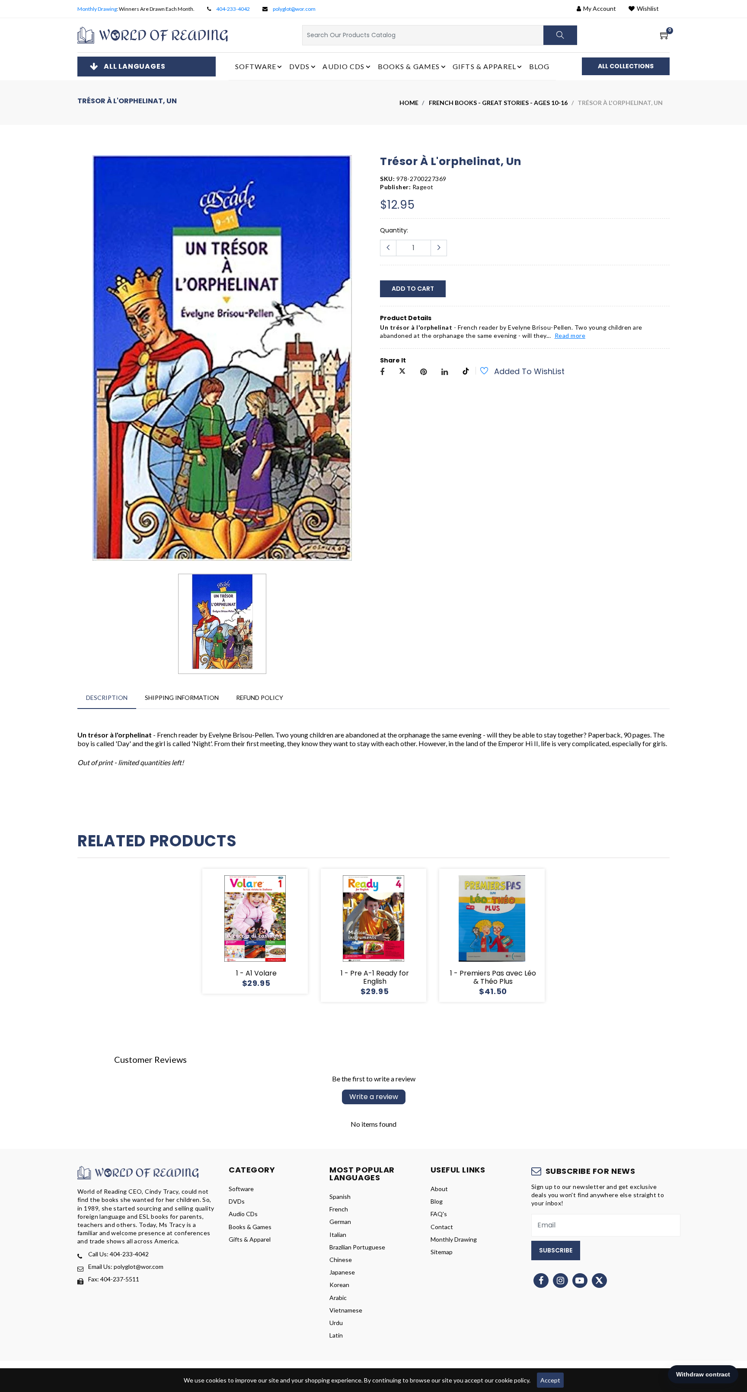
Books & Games (250, 1226)
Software (241, 1188)
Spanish (340, 1196)
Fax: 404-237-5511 (113, 1279)
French (338, 1209)
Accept (550, 1380)
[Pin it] (423, 372)
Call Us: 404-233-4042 (118, 1254)
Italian (337, 1234)
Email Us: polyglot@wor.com (125, 1266)
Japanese (342, 1272)
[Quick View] (265, 931)
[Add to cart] (224, 931)
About (439, 1188)
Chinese (340, 1259)
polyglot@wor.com (294, 9)
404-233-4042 (233, 9)
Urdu (336, 1322)
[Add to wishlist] (479, 372)
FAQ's (439, 1213)
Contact (442, 1226)
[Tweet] (402, 372)
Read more (570, 335)
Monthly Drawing (97, 9)
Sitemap (442, 1251)
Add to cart (413, 288)
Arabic (338, 1297)
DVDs (237, 1201)
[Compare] (286, 931)
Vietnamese (345, 1310)
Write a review (373, 1097)
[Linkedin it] (444, 372)
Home (408, 102)
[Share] (382, 372)
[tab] (106, 697)
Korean (339, 1284)
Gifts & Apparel (250, 1239)
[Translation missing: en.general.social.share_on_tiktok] (466, 372)
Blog (539, 66)
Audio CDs (243, 1213)
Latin (336, 1335)
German (340, 1221)
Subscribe (555, 1250)
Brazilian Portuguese (357, 1247)
